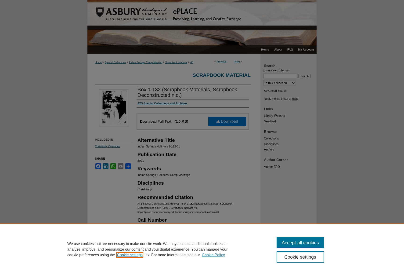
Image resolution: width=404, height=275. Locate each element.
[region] (202, 249)
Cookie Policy (213, 255)
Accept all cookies (300, 242)
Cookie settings (130, 255)
